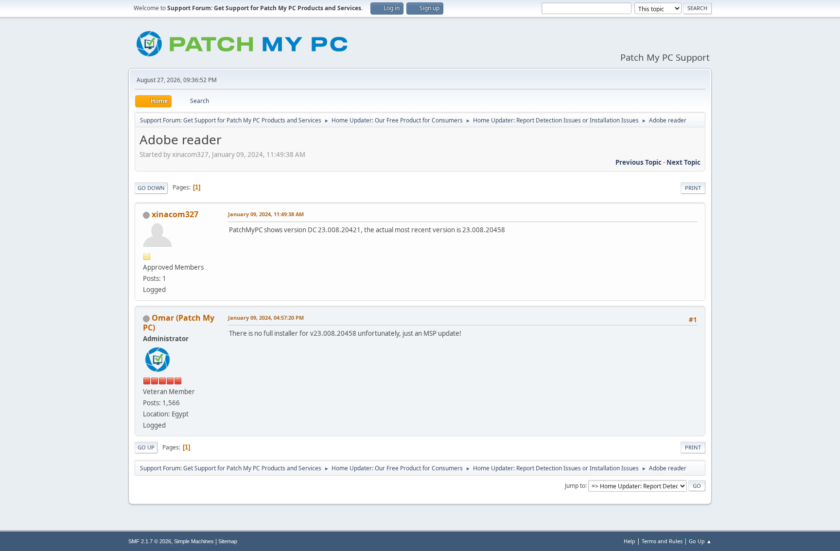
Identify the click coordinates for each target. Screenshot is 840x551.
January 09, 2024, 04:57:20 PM (266, 317)
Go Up (146, 447)
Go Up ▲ (700, 541)
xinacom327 (175, 214)
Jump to (575, 485)
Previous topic (638, 162)
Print (693, 187)
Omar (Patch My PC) (178, 322)
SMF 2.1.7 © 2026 (149, 541)
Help (629, 541)
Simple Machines (194, 541)
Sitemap (227, 541)
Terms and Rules (662, 541)
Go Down (151, 187)
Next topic (683, 162)
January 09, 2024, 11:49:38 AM (266, 214)
